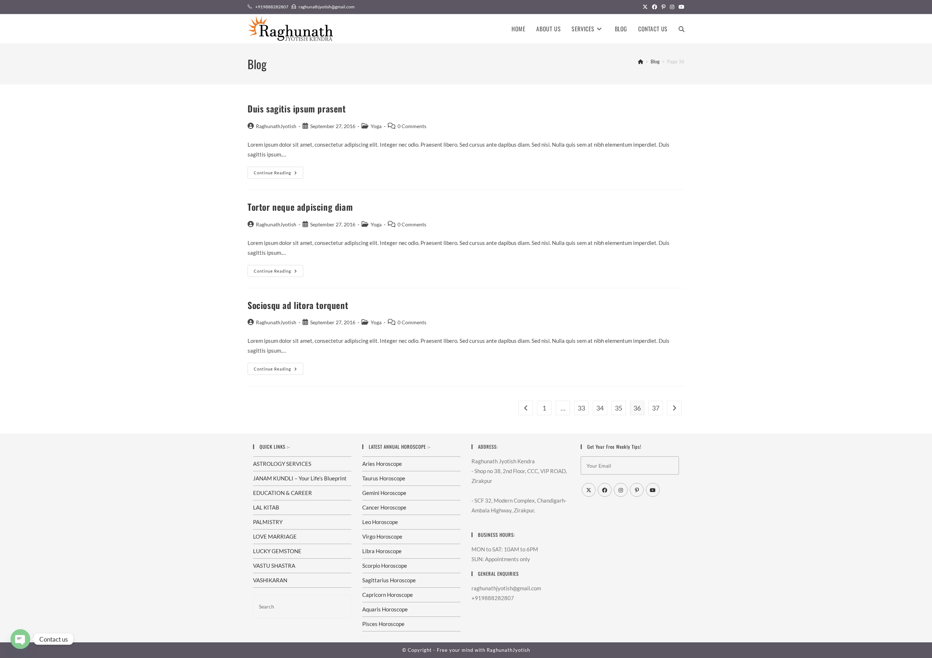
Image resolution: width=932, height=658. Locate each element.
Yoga (376, 126)
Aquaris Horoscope (385, 609)
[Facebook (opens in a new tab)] (654, 7)
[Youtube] (653, 490)
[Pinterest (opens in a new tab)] (663, 7)
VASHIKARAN (270, 580)
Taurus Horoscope (383, 478)
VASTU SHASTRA (274, 565)
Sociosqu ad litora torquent (298, 305)
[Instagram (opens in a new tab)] (672, 7)
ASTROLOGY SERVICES (282, 463)
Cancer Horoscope (384, 507)
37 (655, 408)
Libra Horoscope (382, 551)
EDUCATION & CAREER (282, 492)
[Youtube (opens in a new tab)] (680, 7)
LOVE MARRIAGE (275, 536)
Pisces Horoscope (383, 624)
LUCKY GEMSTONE (277, 551)
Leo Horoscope (380, 522)
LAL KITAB (266, 507)
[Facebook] (605, 490)
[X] (589, 490)
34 (600, 408)
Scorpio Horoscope (384, 565)
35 (618, 408)
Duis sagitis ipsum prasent (297, 108)
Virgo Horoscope (382, 536)
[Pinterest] (637, 490)
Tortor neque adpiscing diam (300, 206)
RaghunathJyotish (276, 126)
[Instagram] (621, 490)
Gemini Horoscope (384, 492)
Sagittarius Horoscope (389, 580)
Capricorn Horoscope (387, 594)
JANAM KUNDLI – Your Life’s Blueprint (300, 478)
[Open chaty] (20, 639)
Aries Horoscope (382, 463)
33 (581, 408)
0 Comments (412, 126)
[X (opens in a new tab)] (645, 7)
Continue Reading (278, 174)
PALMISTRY (268, 522)
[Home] (640, 61)
